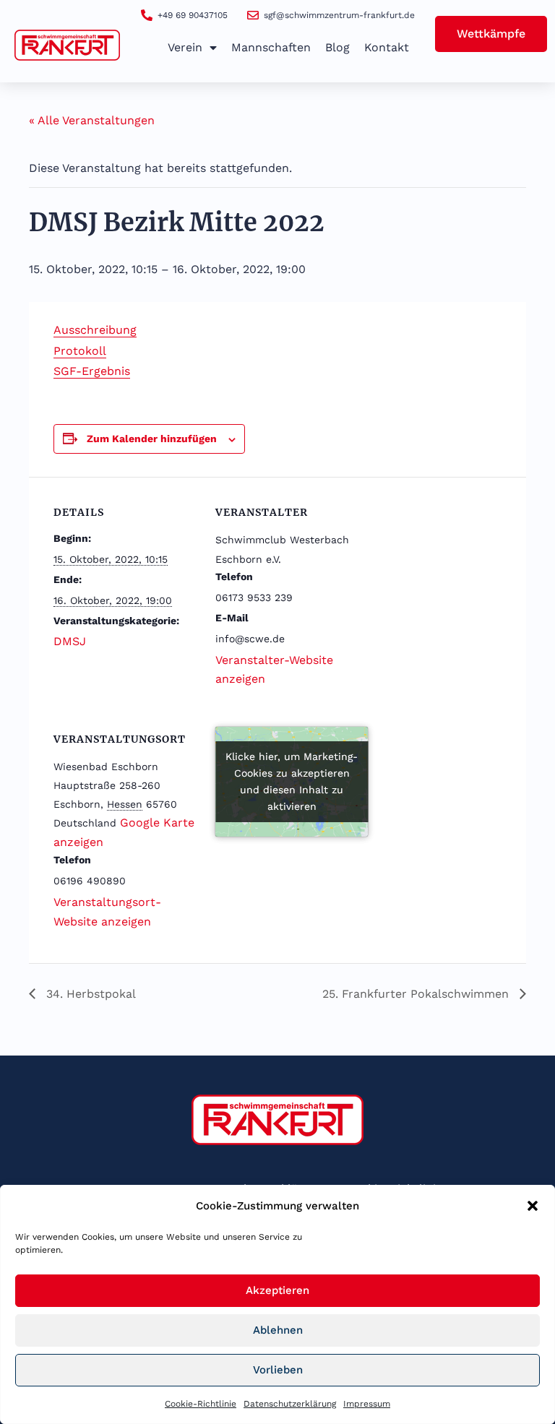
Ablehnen (278, 1330)
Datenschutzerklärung (290, 1404)
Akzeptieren (277, 1290)
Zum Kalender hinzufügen (152, 438)
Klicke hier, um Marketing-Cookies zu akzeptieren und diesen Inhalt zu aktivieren (291, 781)
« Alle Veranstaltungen (92, 120)
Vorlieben (278, 1369)
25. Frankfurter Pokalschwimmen (417, 994)
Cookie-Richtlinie (200, 1404)
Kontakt (386, 47)
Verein (185, 47)
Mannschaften (271, 47)
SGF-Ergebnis (91, 371)
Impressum (366, 1404)
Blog (337, 47)
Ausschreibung (95, 330)
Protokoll (79, 351)
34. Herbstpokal (89, 994)
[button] (532, 1206)
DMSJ (69, 641)
